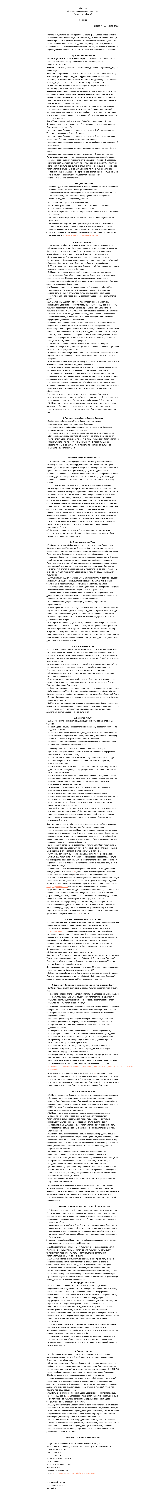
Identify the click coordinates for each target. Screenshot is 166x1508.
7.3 (98, 854)
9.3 (95, 1073)
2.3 (67, 1396)
